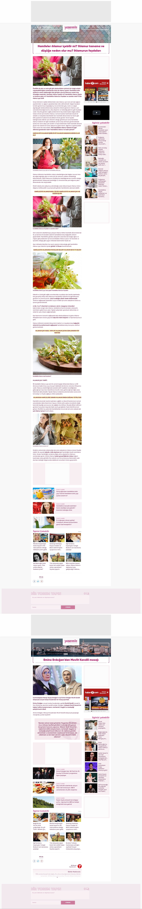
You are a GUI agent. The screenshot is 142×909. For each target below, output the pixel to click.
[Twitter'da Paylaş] (38, 581)
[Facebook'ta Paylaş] (34, 581)
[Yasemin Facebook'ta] (35, 27)
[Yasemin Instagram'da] (38, 27)
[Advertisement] (57, 473)
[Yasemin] (71, 28)
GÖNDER (67, 607)
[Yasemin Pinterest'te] (40, 27)
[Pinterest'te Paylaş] (41, 581)
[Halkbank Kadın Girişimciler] (47, 27)
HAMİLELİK (66, 40)
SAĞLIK (93, 27)
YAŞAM (98, 27)
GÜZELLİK (88, 27)
